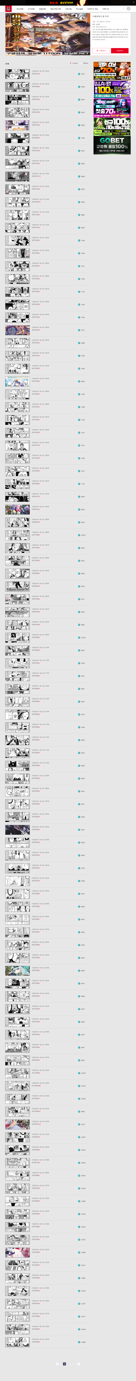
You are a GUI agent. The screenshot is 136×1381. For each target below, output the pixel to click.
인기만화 (31, 9)
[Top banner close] (133, 2)
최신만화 (20, 9)
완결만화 (42, 9)
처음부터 (119, 51)
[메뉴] (128, 8)
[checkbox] (101, 50)
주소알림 (79, 9)
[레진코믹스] (8, 9)
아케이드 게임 (92, 9)
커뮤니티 (105, 9)
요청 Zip (68, 9)
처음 (57, 1364)
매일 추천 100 (55, 9)
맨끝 (78, 1364)
